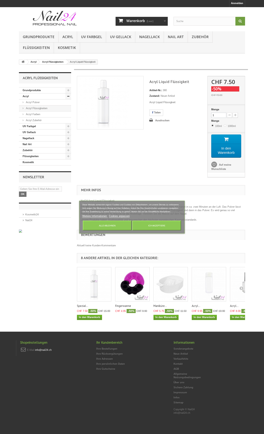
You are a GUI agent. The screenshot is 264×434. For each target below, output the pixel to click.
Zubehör (200, 36)
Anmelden (237, 3)
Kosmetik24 (32, 214)
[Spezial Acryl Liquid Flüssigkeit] (94, 284)
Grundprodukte (39, 36)
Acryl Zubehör (33, 120)
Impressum (180, 392)
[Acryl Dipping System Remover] (209, 284)
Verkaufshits (181, 358)
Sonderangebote (183, 348)
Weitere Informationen (95, 215)
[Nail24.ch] (54, 18)
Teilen (157, 112)
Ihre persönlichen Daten (110, 363)
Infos (177, 397)
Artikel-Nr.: (155, 90)
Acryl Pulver (32, 102)
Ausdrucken (162, 120)
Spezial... (82, 306)
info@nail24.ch (43, 349)
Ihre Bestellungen (106, 348)
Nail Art (176, 36)
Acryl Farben (32, 114)
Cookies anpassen (119, 215)
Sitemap (178, 402)
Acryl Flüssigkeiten (36, 108)
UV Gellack (120, 36)
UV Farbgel (91, 36)
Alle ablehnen (107, 225)
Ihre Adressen (104, 358)
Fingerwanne (123, 306)
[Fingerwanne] (132, 284)
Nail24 (28, 220)
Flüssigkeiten (36, 47)
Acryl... (196, 306)
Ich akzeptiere (156, 225)
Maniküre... (160, 306)
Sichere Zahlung (183, 387)
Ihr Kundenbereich (109, 342)
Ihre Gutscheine (105, 368)
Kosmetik (67, 47)
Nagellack (149, 36)
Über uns (179, 382)
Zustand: (154, 95)
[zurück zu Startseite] (23, 62)
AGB (176, 368)
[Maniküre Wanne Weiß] (170, 284)
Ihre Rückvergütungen (109, 353)
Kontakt (178, 363)
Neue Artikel (181, 353)
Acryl (67, 36)
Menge (215, 109)
